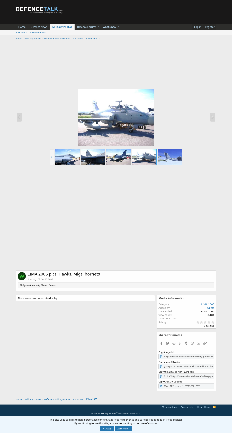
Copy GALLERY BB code (170, 381)
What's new (109, 26)
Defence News (39, 26)
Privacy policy (188, 407)
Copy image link (166, 352)
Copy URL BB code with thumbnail (175, 371)
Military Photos (62, 26)
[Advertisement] (116, 65)
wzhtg (33, 279)
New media (21, 32)
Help (199, 407)
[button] (98, 27)
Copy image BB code (168, 361)
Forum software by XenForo (116, 413)
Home (21, 26)
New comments (38, 32)
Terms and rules (170, 407)
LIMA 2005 (207, 304)
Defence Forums (86, 26)
